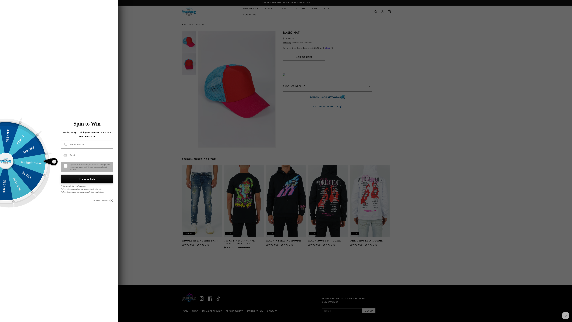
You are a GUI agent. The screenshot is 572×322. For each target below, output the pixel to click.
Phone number (77, 144)
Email (72, 155)
